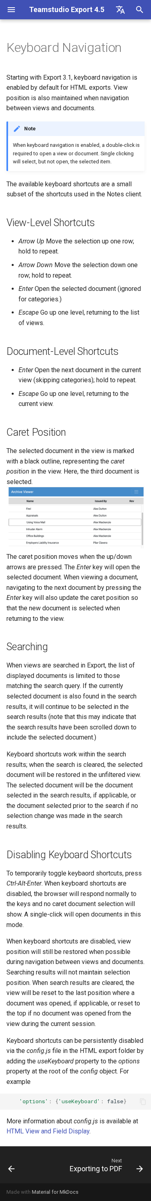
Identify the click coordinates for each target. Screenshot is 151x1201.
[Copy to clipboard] (143, 1101)
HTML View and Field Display (47, 1131)
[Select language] (120, 10)
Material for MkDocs (55, 1192)
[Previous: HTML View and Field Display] (11, 1165)
